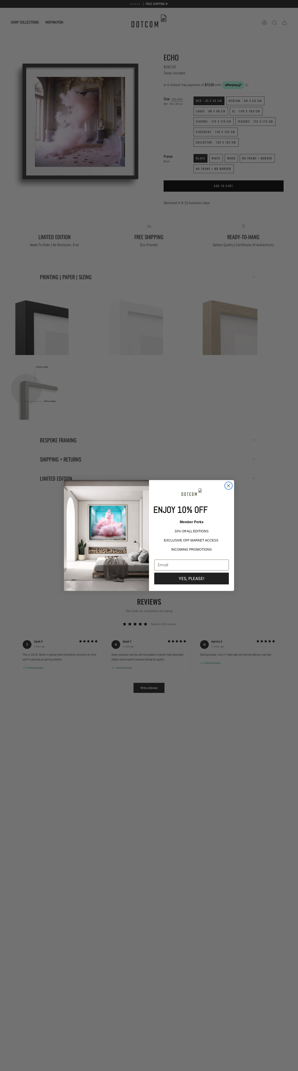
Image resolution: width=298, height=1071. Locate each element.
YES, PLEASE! (191, 578)
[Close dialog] (228, 485)
